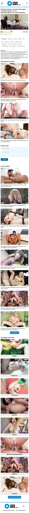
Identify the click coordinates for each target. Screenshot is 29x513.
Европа (19, 38)
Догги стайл (15, 44)
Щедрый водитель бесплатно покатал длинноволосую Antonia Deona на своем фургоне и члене (14, 267)
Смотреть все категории (14, 497)
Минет (9, 44)
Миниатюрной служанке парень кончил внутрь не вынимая (13, 80)
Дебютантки (4, 44)
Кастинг (15, 38)
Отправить (4, 159)
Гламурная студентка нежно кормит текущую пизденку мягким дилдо (14, 226)
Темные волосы (13, 46)
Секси (20, 44)
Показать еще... (14, 332)
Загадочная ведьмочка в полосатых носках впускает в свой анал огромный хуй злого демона (14, 308)
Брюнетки (10, 38)
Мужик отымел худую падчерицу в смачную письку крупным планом (14, 120)
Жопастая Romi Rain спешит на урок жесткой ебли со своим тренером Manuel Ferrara (13, 185)
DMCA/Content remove (21, 510)
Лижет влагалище (21, 46)
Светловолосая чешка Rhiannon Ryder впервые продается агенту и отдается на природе (13, 206)
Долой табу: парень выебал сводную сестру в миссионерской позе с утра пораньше (14, 141)
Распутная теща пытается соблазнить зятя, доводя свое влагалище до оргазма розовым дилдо (13, 329)
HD (23, 38)
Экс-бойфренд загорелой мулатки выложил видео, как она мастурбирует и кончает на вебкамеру (13, 247)
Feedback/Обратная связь (9, 510)
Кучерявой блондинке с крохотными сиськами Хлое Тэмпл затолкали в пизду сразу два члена (13, 100)
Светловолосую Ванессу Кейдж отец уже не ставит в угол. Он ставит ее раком (14, 288)
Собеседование (5, 46)
